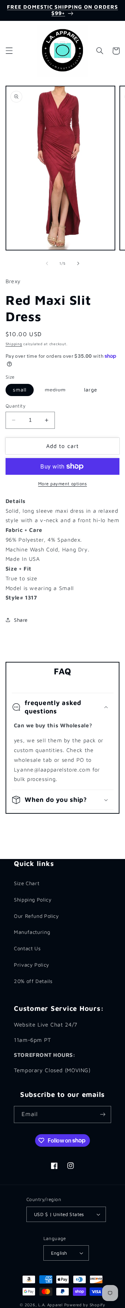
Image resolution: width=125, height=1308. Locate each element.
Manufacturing (32, 932)
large (90, 390)
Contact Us (27, 948)
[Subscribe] (103, 1114)
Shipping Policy (32, 900)
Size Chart (26, 883)
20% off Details (33, 981)
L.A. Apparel (50, 1304)
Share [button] (21, 620)
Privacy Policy (31, 965)
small (19, 390)
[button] (9, 51)
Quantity (15, 406)
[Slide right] (78, 263)
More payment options (62, 483)
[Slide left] (47, 263)
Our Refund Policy (36, 916)
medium (59, 391)
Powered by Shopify (84, 1304)
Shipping (14, 344)
